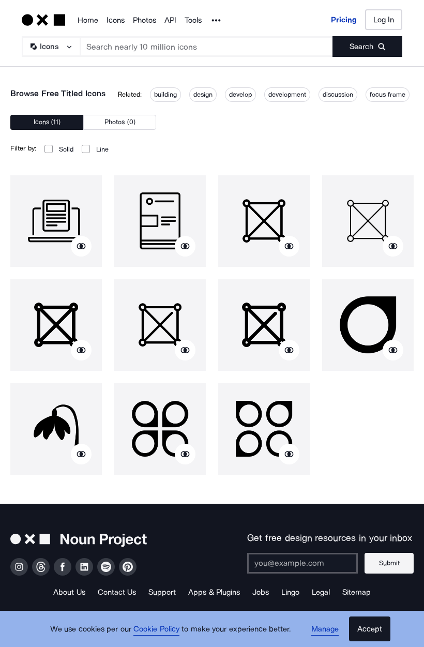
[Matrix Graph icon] (264, 221)
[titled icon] (56, 221)
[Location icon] (368, 325)
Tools (193, 20)
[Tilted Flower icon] (56, 429)
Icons (116, 20)
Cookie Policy (156, 629)
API (170, 20)
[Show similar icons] (81, 246)
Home (88, 20)
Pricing (344, 19)
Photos (144, 20)
